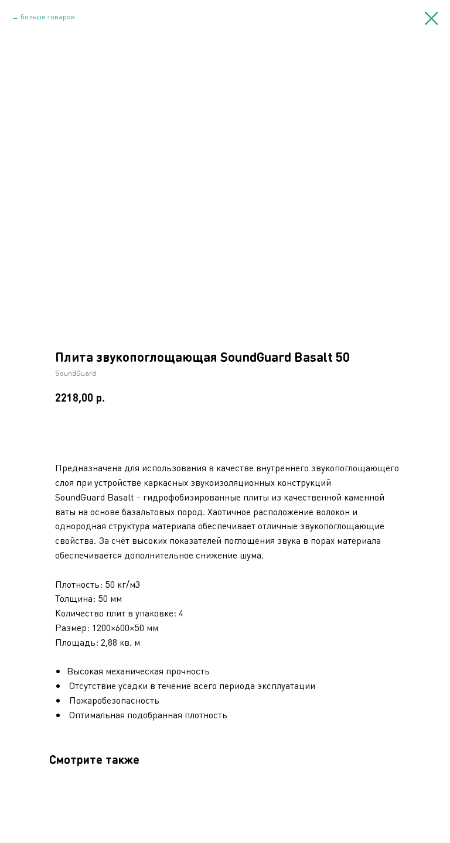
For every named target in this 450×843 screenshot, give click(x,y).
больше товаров (48, 16)
